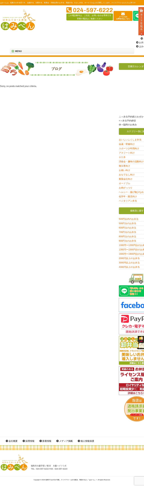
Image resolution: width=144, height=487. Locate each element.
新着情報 (46, 441)
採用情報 (29, 441)
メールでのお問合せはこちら (123, 18)
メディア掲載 (66, 441)
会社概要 (13, 441)
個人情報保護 (87, 441)
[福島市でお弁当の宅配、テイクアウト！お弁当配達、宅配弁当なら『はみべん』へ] (18, 29)
